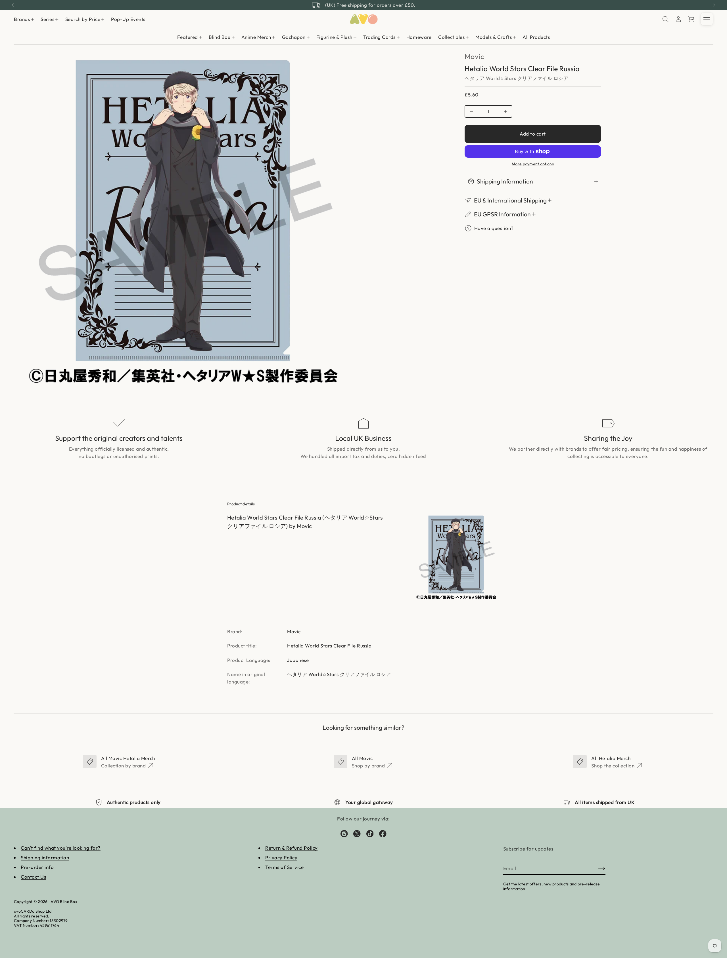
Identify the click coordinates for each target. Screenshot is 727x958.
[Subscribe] (601, 868)
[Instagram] (344, 833)
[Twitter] (357, 833)
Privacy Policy (281, 857)
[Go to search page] (665, 19)
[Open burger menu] (707, 19)
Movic (474, 56)
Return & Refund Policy (291, 848)
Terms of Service (284, 867)
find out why (396, 5)
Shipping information (45, 857)
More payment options (533, 164)
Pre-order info (37, 867)
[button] (665, 19)
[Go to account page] (678, 19)
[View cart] (691, 19)
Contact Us (33, 877)
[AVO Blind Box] (363, 19)
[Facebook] (382, 833)
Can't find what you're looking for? (61, 848)
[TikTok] (370, 833)
